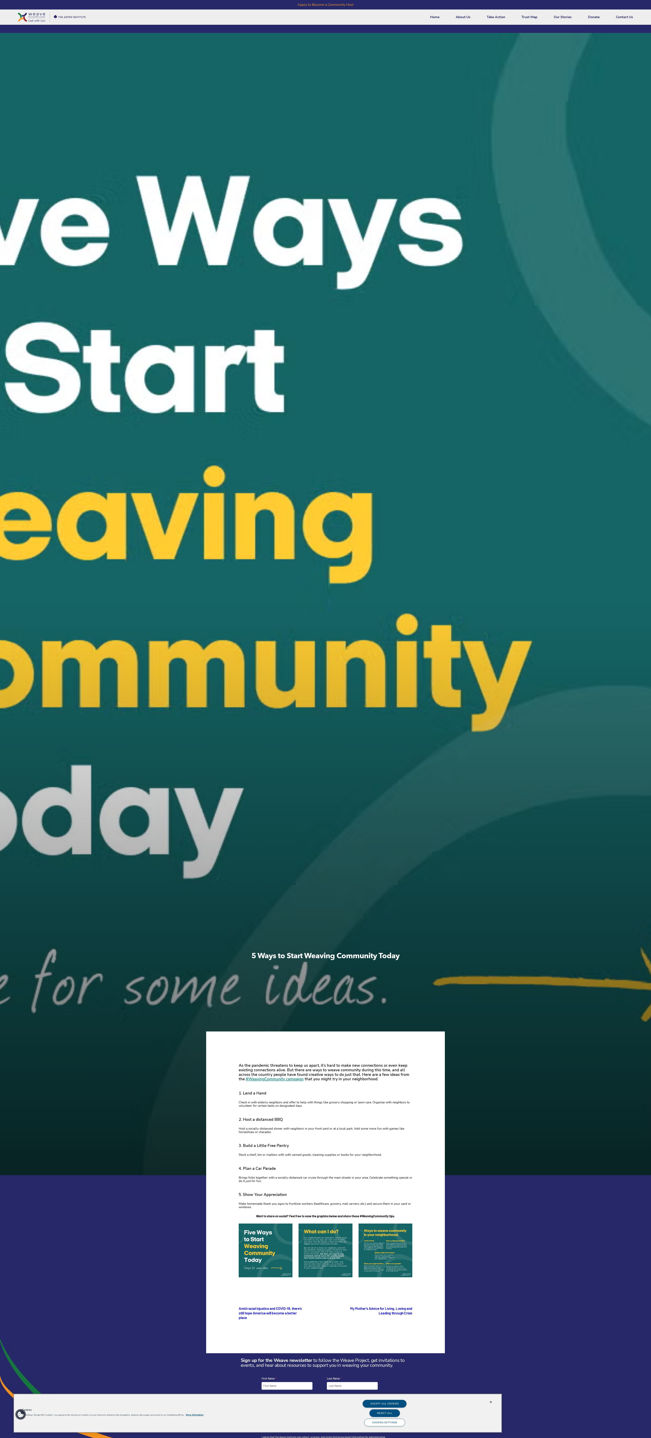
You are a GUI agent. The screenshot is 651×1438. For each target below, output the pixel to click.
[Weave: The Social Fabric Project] (52, 12)
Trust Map (529, 17)
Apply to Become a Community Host (325, 4)
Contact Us (624, 17)
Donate (594, 17)
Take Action (496, 17)
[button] (15, 1414)
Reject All (384, 1413)
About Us (463, 17)
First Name (268, 1378)
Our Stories (563, 17)
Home (434, 17)
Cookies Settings (384, 1422)
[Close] (490, 1402)
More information (195, 1414)
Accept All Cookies (384, 1403)
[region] (258, 1413)
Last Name (333, 1378)
